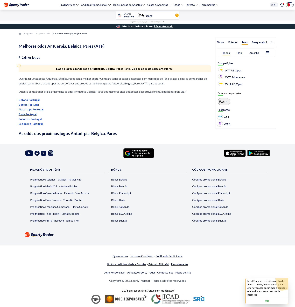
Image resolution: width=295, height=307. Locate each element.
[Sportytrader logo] (147, 234)
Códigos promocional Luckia (209, 220)
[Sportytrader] (16, 5)
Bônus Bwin (118, 200)
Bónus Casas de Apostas (127, 4)
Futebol (232, 42)
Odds (177, 4)
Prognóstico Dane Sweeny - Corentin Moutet (56, 200)
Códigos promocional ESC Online (211, 213)
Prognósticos (67, 4)
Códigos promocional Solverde (210, 206)
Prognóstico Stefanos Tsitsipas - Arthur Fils (55, 179)
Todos (220, 42)
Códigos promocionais (210, 169)
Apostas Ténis (44, 33)
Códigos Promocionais (94, 4)
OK (267, 301)
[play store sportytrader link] (258, 153)
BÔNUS (116, 169)
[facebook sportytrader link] (37, 153)
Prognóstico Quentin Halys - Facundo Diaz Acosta (59, 193)
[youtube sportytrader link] (29, 153)
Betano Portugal (29, 99)
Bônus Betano (119, 179)
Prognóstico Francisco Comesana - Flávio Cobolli (59, 206)
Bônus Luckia (119, 220)
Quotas (29, 33)
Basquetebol (259, 42)
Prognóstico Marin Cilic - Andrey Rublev (54, 186)
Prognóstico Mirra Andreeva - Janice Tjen (54, 220)
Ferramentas (207, 4)
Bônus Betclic (119, 186)
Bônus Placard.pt (121, 193)
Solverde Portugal (30, 119)
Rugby (275, 42)
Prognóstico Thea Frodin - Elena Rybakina (54, 213)
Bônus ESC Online (121, 213)
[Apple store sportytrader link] (235, 153)
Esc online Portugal (31, 123)
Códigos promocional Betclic (209, 186)
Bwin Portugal (28, 114)
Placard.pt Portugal (31, 109)
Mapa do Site (183, 272)
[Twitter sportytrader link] (43, 153)
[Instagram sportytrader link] (50, 153)
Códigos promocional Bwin (208, 200)
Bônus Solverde (120, 206)
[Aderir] (282, 4)
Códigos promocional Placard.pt (211, 193)
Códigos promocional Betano (209, 179)
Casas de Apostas (157, 4)
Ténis (245, 42)
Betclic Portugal (29, 104)
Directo (190, 4)
